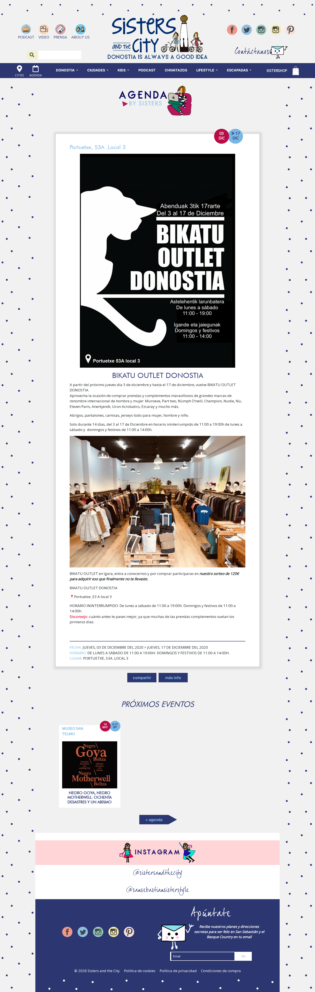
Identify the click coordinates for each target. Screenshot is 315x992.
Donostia (65, 70)
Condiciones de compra (221, 970)
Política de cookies (139, 970)
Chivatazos (176, 70)
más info (173, 677)
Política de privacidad (178, 970)
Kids (122, 70)
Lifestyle (205, 70)
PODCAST (147, 70)
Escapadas (238, 70)
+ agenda (153, 819)
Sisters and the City (104, 970)
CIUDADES (96, 70)
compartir (142, 677)
